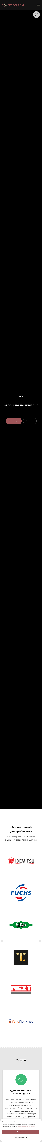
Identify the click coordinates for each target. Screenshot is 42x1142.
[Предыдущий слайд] (2, 941)
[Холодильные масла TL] (21, 957)
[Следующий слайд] (40, 941)
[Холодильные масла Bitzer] (21, 925)
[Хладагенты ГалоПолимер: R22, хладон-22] (21, 1021)
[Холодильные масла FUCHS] (21, 893)
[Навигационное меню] (38, 5)
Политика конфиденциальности (26, 1126)
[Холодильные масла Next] (21, 989)
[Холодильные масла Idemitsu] (21, 861)
